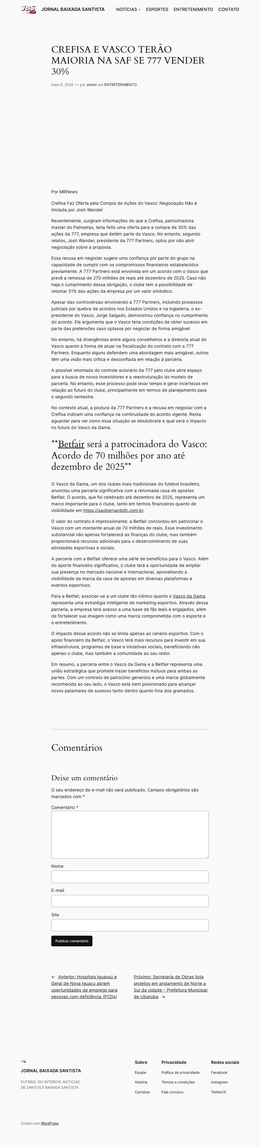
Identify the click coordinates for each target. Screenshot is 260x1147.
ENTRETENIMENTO (120, 84)
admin (92, 84)
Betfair (71, 444)
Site (55, 914)
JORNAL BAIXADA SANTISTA (73, 9)
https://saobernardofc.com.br (113, 510)
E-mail (57, 890)
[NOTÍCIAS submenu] (139, 9)
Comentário (64, 807)
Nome (57, 866)
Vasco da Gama (189, 596)
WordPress (50, 1123)
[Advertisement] (130, 136)
